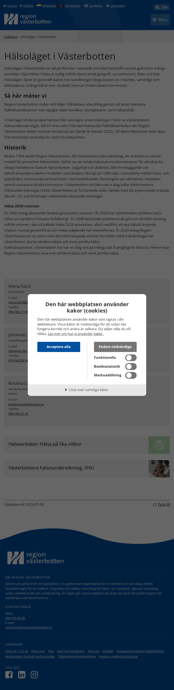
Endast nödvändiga (115, 346)
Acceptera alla (59, 346)
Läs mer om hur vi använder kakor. (76, 333)
